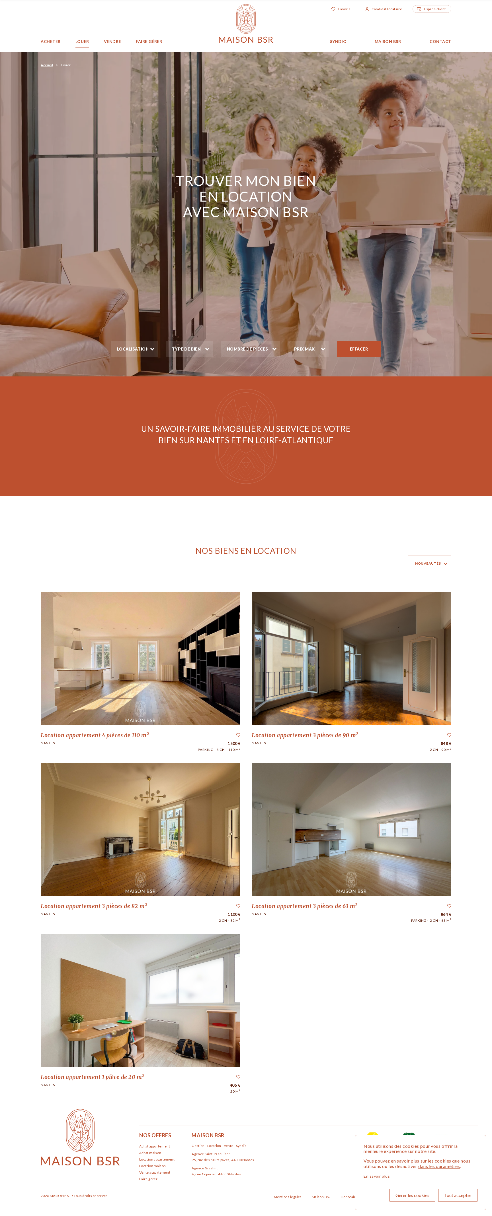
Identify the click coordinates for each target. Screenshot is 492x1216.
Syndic (338, 41)
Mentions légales (288, 1197)
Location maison (152, 1166)
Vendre (112, 41)
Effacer (359, 349)
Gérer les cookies (412, 1195)
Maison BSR (388, 41)
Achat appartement (154, 1146)
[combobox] (134, 349)
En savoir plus (377, 1176)
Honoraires (350, 1197)
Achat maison (150, 1153)
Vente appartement (154, 1172)
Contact (440, 41)
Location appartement (157, 1159)
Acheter (51, 41)
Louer (82, 41)
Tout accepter (458, 1195)
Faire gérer (149, 41)
